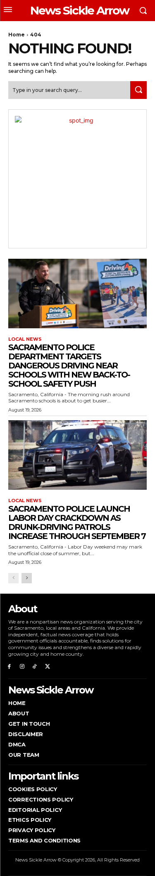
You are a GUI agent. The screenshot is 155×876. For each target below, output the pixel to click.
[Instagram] (22, 666)
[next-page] (26, 578)
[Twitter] (47, 666)
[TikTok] (35, 666)
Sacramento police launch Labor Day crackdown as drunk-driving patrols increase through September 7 (76, 522)
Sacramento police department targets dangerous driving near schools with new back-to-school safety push (69, 365)
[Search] (138, 90)
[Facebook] (9, 666)
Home (16, 34)
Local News (25, 339)
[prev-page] (13, 578)
